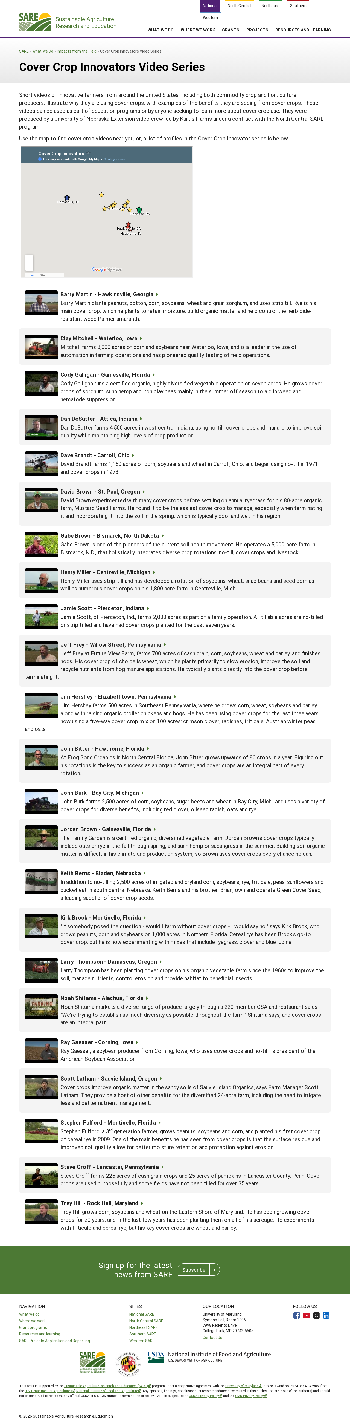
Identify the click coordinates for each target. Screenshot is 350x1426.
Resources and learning (39, 1333)
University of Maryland (242, 1386)
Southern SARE (142, 1333)
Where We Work (198, 30)
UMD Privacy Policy (249, 1395)
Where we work (32, 1320)
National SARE (141, 1314)
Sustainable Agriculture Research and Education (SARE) (106, 1386)
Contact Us (212, 1337)
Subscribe (193, 1269)
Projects (257, 30)
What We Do (161, 30)
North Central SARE (146, 1320)
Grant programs (33, 1327)
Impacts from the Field (77, 51)
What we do (29, 1314)
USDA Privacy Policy (204, 1395)
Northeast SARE (143, 1327)
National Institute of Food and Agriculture (107, 1390)
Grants (230, 30)
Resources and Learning (303, 30)
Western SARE (142, 1340)
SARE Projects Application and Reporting (54, 1340)
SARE (24, 51)
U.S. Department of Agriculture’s (48, 1390)
